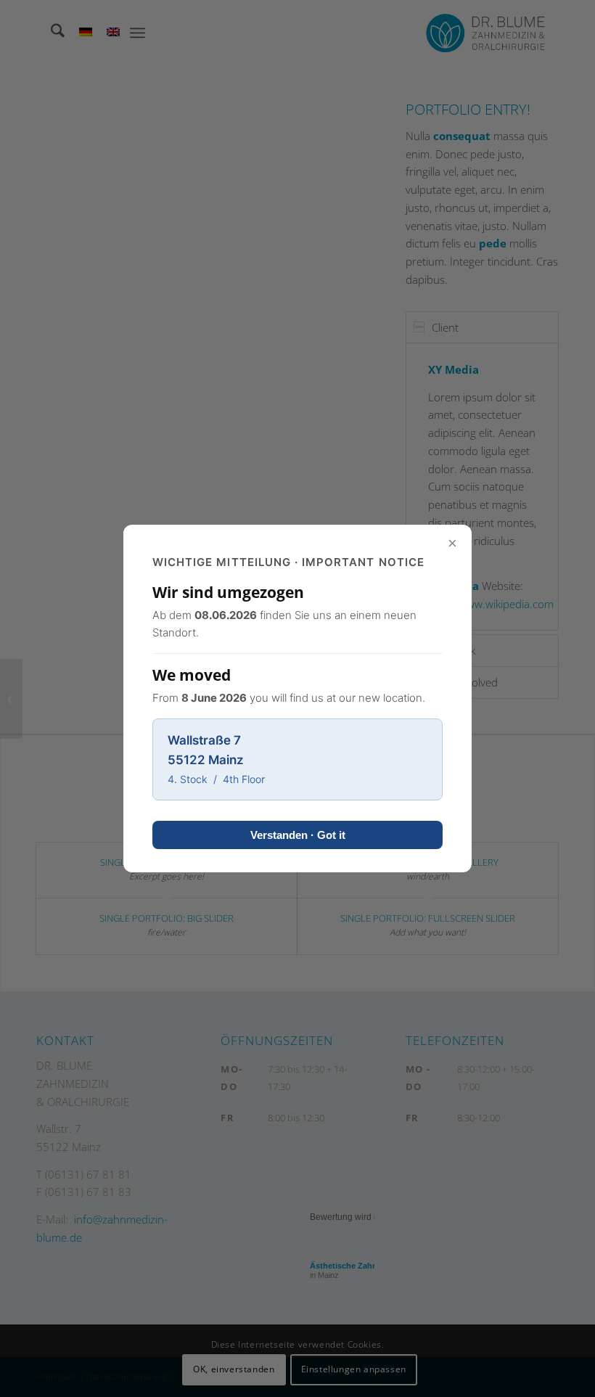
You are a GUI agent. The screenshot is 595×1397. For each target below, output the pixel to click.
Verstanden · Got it (297, 835)
